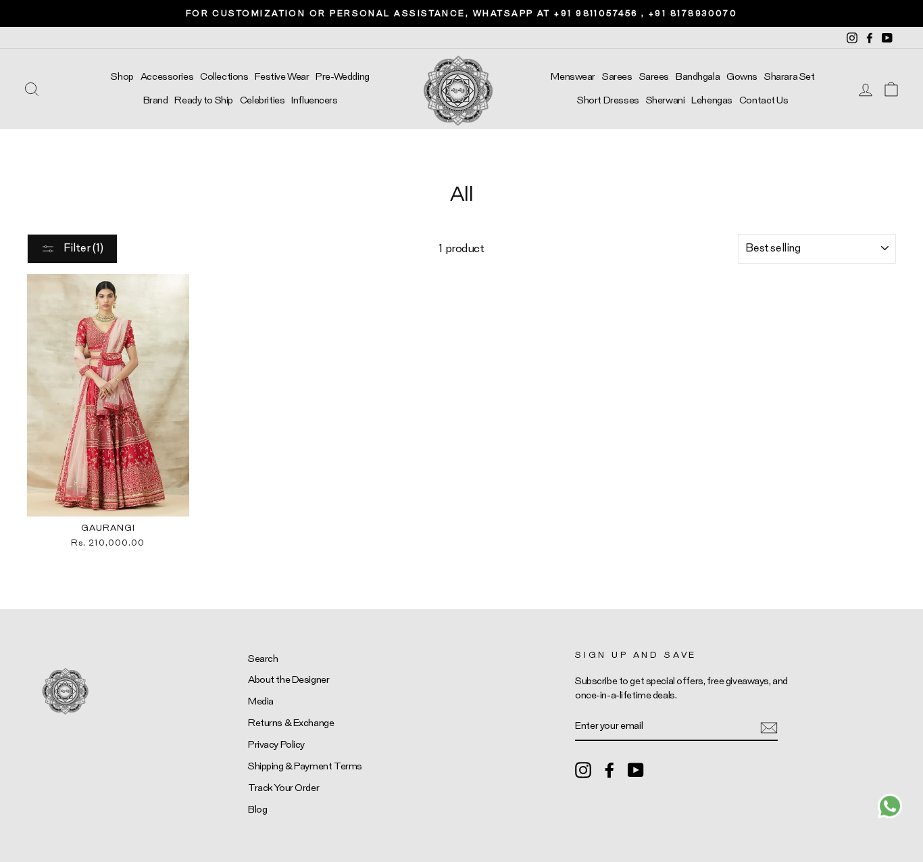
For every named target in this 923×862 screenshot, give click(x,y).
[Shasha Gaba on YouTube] (636, 769)
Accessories (167, 77)
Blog (257, 810)
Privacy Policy (276, 745)
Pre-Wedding (342, 77)
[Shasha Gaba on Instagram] (583, 769)
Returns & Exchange (291, 723)
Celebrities (262, 100)
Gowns (741, 77)
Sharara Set (789, 77)
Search (263, 659)
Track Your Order (283, 788)
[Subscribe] (769, 726)
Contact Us (764, 100)
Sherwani (665, 100)
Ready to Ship (203, 100)
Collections (224, 77)
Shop (122, 77)
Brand (155, 100)
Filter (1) (82, 248)
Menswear (573, 77)
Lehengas (711, 100)
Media (261, 701)
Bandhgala (698, 77)
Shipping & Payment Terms (305, 766)
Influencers (314, 100)
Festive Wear (282, 77)
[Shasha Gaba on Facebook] (609, 769)
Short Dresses (608, 100)
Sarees (617, 77)
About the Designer (288, 680)
